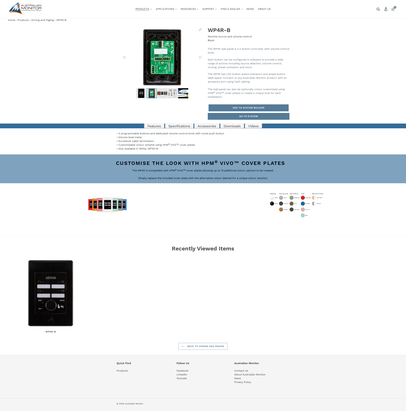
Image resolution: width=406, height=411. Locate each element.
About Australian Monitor (250, 374)
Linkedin (182, 374)
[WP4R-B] (51, 293)
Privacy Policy (242, 382)
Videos (253, 126)
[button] (200, 29)
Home (11, 20)
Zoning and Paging (42, 20)
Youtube (182, 378)
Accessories (207, 126)
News (237, 378)
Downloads (232, 126)
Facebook (182, 370)
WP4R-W (153, 148)
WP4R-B (51, 331)
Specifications (179, 126)
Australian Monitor (134, 403)
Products (23, 20)
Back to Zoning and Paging (205, 346)
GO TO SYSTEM (248, 116)
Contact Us (241, 370)
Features (154, 126)
